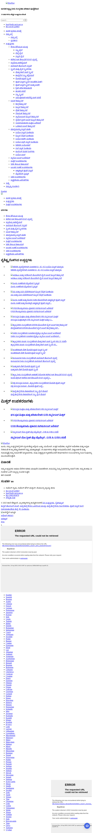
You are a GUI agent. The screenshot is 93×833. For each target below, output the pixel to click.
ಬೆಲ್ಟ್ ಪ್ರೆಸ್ (19, 53)
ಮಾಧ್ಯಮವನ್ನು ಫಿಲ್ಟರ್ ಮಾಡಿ (21, 129)
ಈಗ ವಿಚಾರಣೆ (6, 475)
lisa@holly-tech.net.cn (14, 493)
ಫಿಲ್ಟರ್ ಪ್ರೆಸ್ (20, 56)
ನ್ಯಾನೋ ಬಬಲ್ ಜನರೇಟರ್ (20, 158)
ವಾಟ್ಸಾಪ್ (4, 519)
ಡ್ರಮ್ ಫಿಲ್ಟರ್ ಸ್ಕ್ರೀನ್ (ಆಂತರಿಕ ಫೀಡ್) (29, 82)
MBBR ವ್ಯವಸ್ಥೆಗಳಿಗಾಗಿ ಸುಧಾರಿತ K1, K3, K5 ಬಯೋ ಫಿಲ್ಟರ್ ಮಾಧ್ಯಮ (36, 270)
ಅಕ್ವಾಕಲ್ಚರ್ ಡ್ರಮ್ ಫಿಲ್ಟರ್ (24, 170)
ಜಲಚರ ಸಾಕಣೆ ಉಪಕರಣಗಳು (22, 167)
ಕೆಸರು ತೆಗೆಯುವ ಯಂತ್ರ (19, 47)
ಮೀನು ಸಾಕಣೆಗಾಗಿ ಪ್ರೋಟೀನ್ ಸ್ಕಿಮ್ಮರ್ (24, 286)
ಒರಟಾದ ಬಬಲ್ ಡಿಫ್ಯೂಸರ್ (25, 126)
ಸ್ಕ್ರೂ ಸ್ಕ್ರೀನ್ (19, 94)
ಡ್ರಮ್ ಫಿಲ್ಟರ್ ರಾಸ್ (76, 506)
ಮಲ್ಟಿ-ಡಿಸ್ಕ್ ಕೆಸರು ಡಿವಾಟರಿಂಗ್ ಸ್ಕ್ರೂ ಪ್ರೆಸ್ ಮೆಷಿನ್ (28, 394)
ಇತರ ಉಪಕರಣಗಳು (18, 177)
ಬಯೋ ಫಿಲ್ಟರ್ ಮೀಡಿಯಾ (25, 132)
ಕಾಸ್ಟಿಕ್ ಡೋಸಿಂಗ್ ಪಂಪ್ (10, 506)
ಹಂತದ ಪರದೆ (21, 91)
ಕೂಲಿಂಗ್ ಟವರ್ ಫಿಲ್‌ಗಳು (25, 151)
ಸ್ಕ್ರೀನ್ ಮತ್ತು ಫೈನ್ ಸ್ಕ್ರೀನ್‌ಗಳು (21, 69)
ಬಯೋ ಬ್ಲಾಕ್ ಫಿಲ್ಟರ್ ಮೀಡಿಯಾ (27, 142)
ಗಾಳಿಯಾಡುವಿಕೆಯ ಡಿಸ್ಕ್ (9, 509)
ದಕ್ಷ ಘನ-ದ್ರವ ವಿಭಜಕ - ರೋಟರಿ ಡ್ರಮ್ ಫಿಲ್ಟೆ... (27, 386)
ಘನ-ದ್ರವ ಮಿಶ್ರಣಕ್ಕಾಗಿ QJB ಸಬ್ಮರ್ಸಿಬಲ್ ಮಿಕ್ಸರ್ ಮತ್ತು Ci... (32, 320)
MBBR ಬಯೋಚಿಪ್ (23, 145)
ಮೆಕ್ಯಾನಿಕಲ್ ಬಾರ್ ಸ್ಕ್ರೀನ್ (24, 72)
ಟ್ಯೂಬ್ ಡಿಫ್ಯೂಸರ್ (22, 107)
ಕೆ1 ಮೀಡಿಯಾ (24, 509)
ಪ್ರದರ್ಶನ (14, 40)
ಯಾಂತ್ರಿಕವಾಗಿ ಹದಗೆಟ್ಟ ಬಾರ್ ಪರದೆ (28, 98)
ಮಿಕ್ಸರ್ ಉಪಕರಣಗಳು (19, 161)
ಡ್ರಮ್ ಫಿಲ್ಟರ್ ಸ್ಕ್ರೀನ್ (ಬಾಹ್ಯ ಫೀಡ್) (28, 85)
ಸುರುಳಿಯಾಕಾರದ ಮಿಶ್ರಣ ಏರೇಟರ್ (28, 123)
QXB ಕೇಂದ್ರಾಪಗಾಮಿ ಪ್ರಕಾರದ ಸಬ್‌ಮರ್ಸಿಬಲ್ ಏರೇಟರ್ (31, 311)
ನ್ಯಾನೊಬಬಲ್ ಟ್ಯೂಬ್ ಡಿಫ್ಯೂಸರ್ (27, 117)
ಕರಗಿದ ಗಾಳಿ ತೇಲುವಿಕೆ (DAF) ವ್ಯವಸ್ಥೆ (24, 59)
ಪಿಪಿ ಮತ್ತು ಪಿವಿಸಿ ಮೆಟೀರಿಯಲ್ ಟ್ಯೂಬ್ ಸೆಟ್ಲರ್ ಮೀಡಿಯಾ (31, 295)
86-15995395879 (12, 495)
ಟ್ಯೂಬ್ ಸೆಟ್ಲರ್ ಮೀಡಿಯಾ (25, 136)
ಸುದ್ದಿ (7, 183)
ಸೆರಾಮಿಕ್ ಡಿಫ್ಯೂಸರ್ (23, 113)
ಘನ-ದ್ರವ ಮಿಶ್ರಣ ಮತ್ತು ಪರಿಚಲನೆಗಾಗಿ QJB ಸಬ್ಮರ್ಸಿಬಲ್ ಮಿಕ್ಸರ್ (38, 414)
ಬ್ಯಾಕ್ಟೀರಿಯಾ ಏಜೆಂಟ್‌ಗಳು (20, 180)
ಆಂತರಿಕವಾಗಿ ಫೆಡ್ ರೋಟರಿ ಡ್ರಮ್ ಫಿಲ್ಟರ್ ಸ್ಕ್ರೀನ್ (28, 353)
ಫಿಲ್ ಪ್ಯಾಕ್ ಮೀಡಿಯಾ (23, 148)
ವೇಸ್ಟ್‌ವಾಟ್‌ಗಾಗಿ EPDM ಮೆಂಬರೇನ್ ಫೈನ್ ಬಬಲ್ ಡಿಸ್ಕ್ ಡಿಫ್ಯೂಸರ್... (35, 328)
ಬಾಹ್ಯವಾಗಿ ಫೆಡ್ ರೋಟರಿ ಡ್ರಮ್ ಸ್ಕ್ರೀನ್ (24, 369)
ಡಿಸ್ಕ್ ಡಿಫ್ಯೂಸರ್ (21, 104)
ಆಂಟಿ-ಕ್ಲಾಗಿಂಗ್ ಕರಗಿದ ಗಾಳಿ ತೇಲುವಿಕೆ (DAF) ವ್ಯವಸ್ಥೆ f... (31, 378)
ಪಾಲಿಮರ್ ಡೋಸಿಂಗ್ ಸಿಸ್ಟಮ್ (21, 66)
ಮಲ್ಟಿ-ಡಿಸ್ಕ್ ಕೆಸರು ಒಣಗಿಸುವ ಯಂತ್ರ (33, 506)
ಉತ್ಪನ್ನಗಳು (10, 44)
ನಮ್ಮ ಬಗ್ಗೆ (9, 34)
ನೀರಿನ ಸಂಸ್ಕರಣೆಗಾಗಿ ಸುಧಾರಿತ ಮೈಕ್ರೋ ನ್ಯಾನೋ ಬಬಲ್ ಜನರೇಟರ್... (35, 336)
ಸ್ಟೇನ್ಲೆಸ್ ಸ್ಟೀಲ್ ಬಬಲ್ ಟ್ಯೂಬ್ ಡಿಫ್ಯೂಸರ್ (30, 120)
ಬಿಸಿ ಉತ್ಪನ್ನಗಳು (48, 503)
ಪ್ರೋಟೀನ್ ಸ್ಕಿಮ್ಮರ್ (22, 174)
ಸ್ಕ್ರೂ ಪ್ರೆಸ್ (19, 50)
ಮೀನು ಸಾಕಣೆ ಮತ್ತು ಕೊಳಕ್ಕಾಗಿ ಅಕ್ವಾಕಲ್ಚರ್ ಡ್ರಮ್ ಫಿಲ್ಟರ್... (31, 303)
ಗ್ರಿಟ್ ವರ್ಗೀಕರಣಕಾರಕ (24, 88)
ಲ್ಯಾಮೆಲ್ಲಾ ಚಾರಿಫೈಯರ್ (19, 63)
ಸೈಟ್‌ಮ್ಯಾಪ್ (59, 503)
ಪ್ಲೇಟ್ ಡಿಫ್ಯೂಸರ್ (21, 110)
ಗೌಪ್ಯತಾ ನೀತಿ (10, 498)
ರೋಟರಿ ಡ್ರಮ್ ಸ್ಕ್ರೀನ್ (23, 78)
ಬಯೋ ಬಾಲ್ (20, 155)
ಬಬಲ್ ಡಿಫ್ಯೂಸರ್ (17, 101)
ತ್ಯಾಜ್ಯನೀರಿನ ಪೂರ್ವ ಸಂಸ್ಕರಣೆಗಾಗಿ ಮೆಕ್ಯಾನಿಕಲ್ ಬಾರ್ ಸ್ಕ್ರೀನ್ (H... (34, 345)
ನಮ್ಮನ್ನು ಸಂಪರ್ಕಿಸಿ (12, 186)
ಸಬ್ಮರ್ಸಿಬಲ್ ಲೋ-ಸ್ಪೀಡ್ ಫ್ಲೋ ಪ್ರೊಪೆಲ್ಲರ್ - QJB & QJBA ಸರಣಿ (38, 437)
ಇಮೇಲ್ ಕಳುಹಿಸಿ (7, 515)
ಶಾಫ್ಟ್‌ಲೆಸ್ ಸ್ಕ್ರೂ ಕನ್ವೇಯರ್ (25, 75)
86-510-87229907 (13, 491)
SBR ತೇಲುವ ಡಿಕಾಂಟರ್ (20, 164)
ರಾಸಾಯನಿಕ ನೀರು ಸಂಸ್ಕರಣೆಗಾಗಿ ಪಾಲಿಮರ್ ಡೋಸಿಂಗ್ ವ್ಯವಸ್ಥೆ (33, 361)
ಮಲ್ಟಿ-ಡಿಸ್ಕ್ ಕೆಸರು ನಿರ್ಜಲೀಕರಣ (58, 506)
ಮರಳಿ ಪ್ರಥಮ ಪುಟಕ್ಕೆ (13, 31)
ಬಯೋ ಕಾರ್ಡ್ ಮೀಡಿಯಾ (25, 139)
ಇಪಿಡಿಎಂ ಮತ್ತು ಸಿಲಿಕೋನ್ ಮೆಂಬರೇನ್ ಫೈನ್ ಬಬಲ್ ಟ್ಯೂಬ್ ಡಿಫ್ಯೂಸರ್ (36, 278)
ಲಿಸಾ (2, 522)
